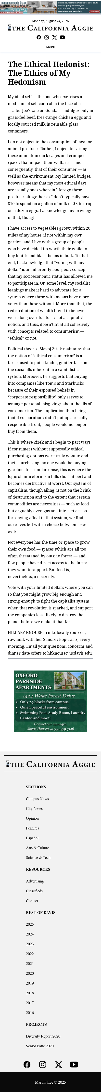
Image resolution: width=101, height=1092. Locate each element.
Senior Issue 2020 (40, 1045)
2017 (30, 1002)
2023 (30, 943)
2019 (30, 983)
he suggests (54, 376)
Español (32, 837)
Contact (32, 900)
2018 (30, 992)
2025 (30, 924)
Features (32, 827)
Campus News (37, 798)
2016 (30, 1012)
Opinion (32, 818)
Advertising (35, 880)
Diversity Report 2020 (43, 1036)
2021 (30, 963)
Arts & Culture (37, 847)
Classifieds (34, 890)
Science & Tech (38, 857)
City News (34, 808)
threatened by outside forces (46, 556)
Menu (50, 47)
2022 (30, 953)
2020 (30, 973)
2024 (30, 933)
